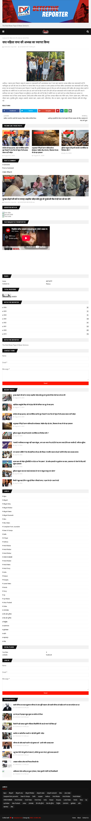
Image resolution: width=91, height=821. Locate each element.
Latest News (7, 583)
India (4, 572)
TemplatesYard (18, 818)
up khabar (6, 599)
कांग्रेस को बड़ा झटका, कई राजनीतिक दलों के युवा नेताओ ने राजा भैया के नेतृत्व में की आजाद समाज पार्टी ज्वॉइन (15, 150)
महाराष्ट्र (5, 637)
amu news (6, 523)
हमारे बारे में (49, 281)
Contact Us (5, 284)
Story (5, 591)
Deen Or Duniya (8, 530)
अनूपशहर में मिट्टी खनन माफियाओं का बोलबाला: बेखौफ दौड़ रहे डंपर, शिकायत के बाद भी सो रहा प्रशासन (45, 150)
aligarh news (7, 511)
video (5, 606)
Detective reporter (10, 47)
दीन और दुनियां (7, 614)
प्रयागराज (6, 626)
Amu (4, 519)
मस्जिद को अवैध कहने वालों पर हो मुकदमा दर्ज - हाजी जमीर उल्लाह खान (33, 743)
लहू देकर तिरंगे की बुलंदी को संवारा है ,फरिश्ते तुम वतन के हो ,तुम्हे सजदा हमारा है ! (36, 752)
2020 (46, 330)
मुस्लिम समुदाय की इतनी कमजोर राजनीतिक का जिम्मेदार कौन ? (31, 433)
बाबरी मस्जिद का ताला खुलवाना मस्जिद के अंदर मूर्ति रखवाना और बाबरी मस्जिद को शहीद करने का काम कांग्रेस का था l (46, 705)
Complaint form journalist (11, 527)
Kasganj (5, 580)
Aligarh (5, 500)
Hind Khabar (7, 546)
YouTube (5, 652)
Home (4, 38)
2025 (46, 311)
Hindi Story (6, 568)
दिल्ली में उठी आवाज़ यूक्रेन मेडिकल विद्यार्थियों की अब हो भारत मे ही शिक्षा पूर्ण (34, 724)
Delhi (4, 534)
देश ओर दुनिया (7, 618)
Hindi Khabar (7, 553)
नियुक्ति (5, 622)
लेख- (4, 641)
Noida (5, 587)
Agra (4, 496)
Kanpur (5, 576)
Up (4, 595)
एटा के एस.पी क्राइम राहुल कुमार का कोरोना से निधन (28, 714)
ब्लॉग (4, 633)
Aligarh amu (7, 504)
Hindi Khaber (7, 561)
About (79, 818)
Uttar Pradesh (7, 602)
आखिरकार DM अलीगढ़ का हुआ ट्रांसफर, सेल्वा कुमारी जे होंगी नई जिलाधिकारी (35, 771)
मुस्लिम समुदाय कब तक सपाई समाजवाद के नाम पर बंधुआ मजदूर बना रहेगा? (34, 471)
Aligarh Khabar (7, 508)
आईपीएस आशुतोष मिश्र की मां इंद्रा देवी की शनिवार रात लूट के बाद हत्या (33, 405)
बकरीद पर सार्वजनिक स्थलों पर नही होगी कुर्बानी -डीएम (28, 733)
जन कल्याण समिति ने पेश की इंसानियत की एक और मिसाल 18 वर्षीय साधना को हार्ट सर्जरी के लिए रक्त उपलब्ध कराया (45, 452)
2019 (46, 334)
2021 (46, 326)
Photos (48, 284)
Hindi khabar (7, 549)
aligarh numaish (8, 515)
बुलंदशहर (5, 630)
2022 (46, 322)
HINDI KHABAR (7, 557)
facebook (49, 655)
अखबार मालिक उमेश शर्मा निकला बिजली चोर (26, 762)
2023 (46, 319)
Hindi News (6, 564)
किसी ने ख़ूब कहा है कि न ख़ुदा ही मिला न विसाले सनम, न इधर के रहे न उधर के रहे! (36, 480)
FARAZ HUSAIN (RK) (35, 818)
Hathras (5, 542)
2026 (46, 307)
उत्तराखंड (6, 610)
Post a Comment (8, 168)
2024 (46, 315)
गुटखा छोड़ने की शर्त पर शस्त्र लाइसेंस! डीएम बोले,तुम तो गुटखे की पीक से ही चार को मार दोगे (36, 199)
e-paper (5, 538)
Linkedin (4, 655)
